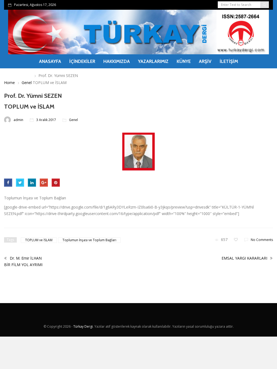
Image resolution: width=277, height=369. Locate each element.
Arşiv (205, 61)
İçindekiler (82, 61)
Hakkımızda (116, 61)
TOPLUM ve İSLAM (38, 240)
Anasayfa (50, 61)
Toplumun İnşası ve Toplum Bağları (89, 240)
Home (9, 82)
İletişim (229, 61)
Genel (27, 82)
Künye (184, 61)
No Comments (262, 239)
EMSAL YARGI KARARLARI (245, 258)
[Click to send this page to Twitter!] (20, 183)
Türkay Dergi (83, 326)
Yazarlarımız (153, 61)
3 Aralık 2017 (46, 120)
